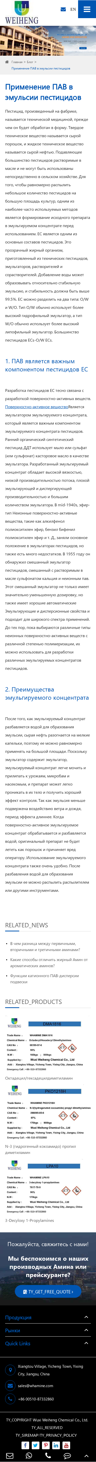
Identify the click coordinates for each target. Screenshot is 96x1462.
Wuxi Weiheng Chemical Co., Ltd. (60, 1419)
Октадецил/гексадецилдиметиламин (39, 1078)
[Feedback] (67, 1455)
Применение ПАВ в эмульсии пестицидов (41, 68)
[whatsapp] (28, 1455)
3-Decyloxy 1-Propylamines (29, 1220)
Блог (30, 62)
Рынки (12, 1330)
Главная (17, 62)
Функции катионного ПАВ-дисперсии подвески (44, 978)
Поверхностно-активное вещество (36, 406)
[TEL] (48, 1455)
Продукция (18, 1316)
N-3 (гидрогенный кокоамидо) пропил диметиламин (40, 1149)
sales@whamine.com (35, 1385)
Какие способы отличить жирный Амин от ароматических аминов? (49, 962)
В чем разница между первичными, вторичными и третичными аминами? (45, 946)
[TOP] (86, 1455)
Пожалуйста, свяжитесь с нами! (48, 1244)
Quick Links (17, 1343)
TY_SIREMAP (27, 1435)
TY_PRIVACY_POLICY (58, 1435)
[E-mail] (9, 1455)
